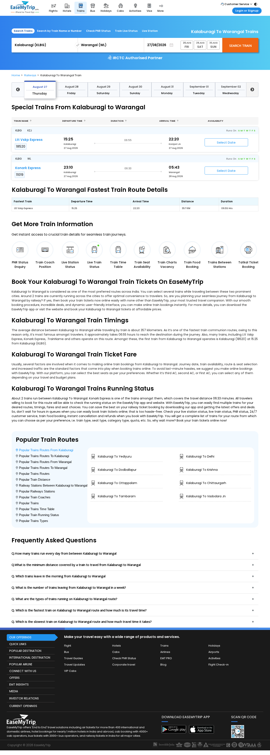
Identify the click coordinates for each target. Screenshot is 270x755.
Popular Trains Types (33, 521)
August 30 (135, 87)
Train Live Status (126, 31)
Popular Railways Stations (37, 491)
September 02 (231, 87)
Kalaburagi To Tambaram (117, 496)
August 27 (40, 87)
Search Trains (23, 31)
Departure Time (72, 121)
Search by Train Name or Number (59, 31)
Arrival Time (167, 121)
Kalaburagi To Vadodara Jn (206, 496)
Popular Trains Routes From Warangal (45, 462)
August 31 (167, 87)
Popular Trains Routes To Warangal (43, 468)
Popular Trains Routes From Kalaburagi (46, 450)
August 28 (71, 87)
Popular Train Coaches (34, 497)
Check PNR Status (98, 31)
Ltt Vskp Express (29, 139)
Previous (18, 89)
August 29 (103, 87)
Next (252, 89)
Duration (117, 121)
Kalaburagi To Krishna (202, 470)
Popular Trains (29, 503)
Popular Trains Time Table (36, 509)
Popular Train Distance (34, 479)
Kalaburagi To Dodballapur (117, 470)
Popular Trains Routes (34, 473)
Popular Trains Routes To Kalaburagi (44, 456)
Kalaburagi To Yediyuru (115, 456)
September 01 (199, 87)
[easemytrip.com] (24, 8)
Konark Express (28, 168)
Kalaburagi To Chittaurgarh (206, 483)
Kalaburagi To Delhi (200, 456)
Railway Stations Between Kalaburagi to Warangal (53, 485)
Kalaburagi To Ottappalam (117, 483)
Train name (21, 121)
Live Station (150, 31)
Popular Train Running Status (39, 515)
